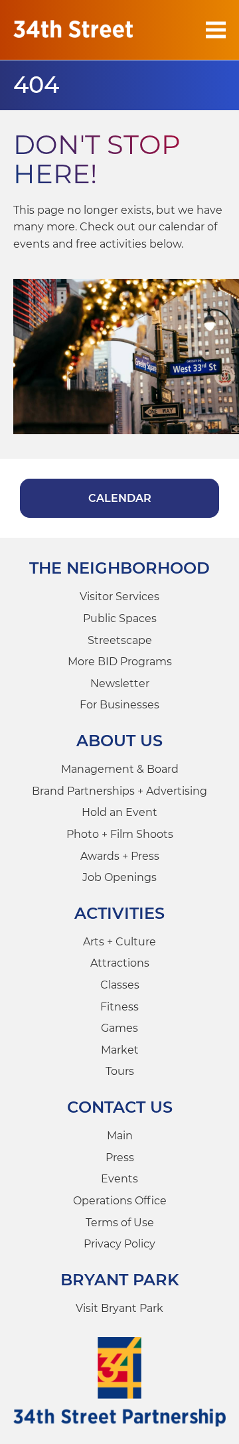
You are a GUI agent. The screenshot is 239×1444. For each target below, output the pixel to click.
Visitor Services (119, 596)
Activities (119, 913)
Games (119, 1028)
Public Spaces (120, 618)
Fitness (119, 1007)
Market (120, 1050)
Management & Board (120, 769)
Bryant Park (119, 1279)
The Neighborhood (119, 568)
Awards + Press (119, 856)
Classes (119, 985)
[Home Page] (73, 30)
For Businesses (119, 704)
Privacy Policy (119, 1244)
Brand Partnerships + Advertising (119, 791)
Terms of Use (120, 1222)
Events (119, 1178)
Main (120, 1135)
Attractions (119, 963)
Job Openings (119, 877)
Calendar (119, 498)
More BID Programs (120, 661)
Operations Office (120, 1200)
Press (120, 1157)
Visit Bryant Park (119, 1308)
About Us (119, 740)
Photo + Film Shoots (119, 834)
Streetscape (120, 640)
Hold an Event (119, 812)
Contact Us (120, 1107)
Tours (120, 1071)
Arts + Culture (119, 941)
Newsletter (119, 683)
